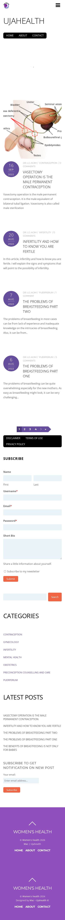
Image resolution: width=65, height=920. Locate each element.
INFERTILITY (45, 232)
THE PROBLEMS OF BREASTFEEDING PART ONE (40, 371)
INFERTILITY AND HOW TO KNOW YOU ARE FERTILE (41, 246)
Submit (10, 579)
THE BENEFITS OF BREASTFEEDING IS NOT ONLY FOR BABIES (30, 748)
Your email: (9, 774)
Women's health (30, 839)
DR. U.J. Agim (30, 163)
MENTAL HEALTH (12, 657)
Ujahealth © (42, 900)
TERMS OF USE (34, 438)
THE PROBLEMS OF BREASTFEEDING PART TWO (40, 306)
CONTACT (38, 35)
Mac (26, 843)
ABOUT (23, 35)
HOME (10, 35)
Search (55, 597)
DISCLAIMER (13, 438)
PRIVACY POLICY (15, 444)
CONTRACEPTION (48, 163)
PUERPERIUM (46, 292)
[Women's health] (6, 7)
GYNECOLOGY (11, 642)
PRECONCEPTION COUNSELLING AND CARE (26, 672)
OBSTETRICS (10, 664)
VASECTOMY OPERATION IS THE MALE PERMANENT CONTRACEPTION (32, 80)
